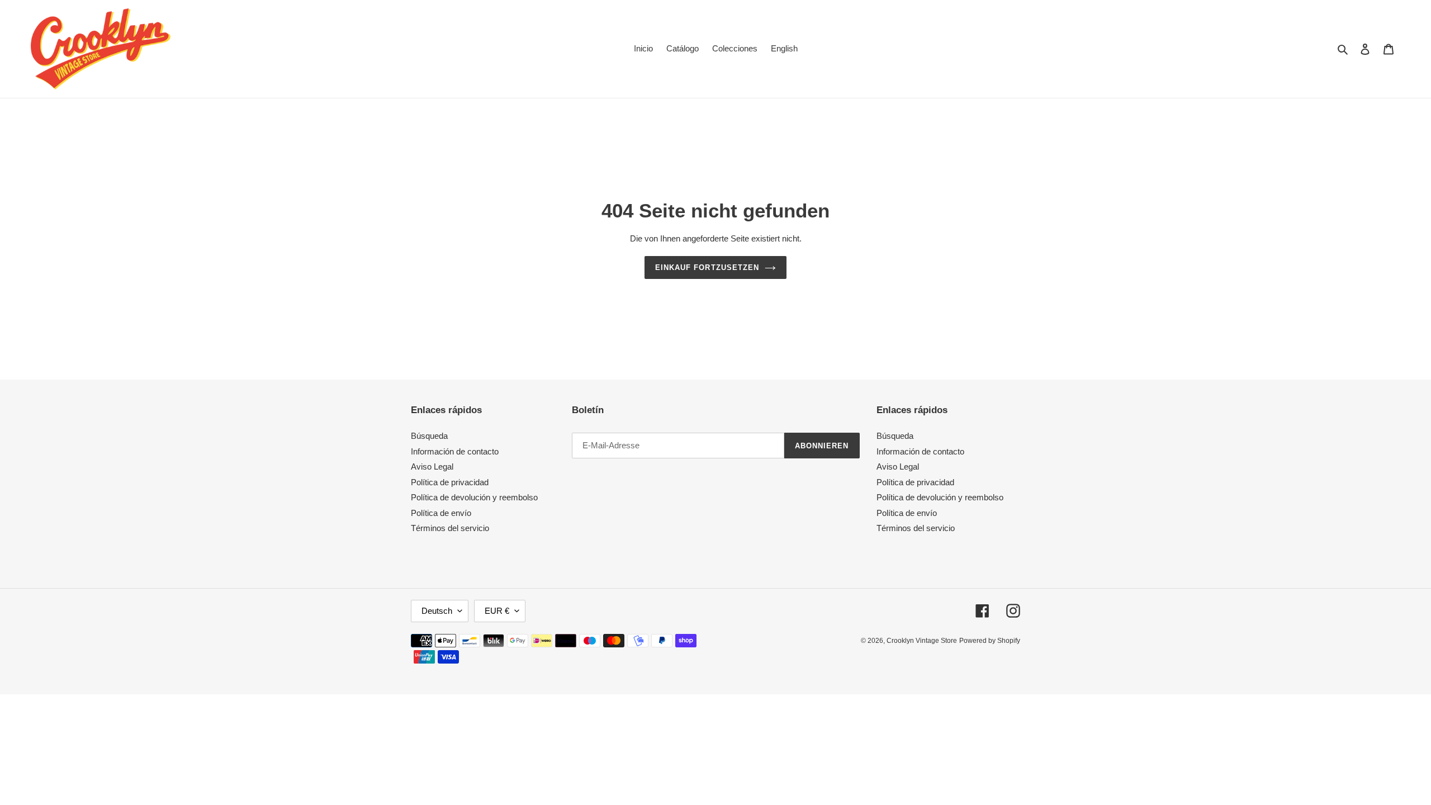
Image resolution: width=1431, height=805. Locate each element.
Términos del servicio (450, 528)
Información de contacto (455, 451)
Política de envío (441, 513)
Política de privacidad (450, 482)
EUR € (497, 610)
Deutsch (436, 610)
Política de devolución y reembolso (474, 497)
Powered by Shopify (989, 641)
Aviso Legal (432, 466)
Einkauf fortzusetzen (707, 267)
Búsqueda (429, 436)
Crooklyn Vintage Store (922, 641)
